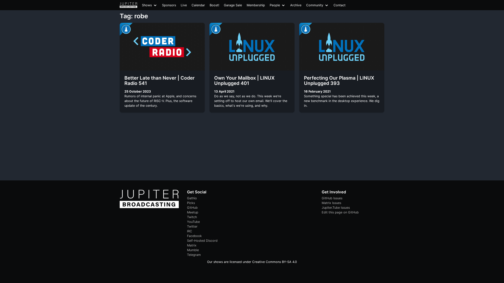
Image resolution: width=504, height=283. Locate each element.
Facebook (194, 236)
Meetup (192, 212)
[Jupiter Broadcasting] (149, 207)
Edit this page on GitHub (340, 212)
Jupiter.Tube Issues (336, 207)
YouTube (193, 222)
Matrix (191, 245)
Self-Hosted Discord (202, 241)
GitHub (192, 207)
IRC (189, 231)
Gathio (192, 198)
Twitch (192, 217)
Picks (191, 203)
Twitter (192, 226)
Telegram (194, 255)
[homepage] (128, 5)
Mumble (193, 250)
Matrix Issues (331, 203)
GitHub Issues (332, 198)
